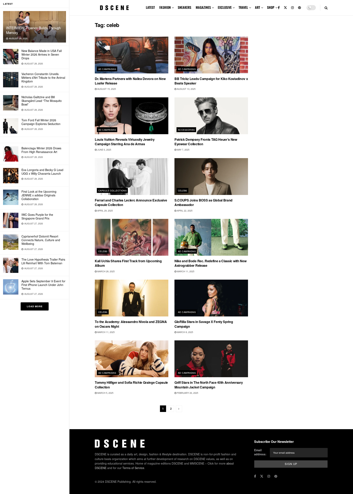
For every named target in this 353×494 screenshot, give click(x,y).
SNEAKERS (184, 7)
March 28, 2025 (106, 271)
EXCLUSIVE (225, 7)
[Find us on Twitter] (285, 7)
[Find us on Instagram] (292, 7)
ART (257, 7)
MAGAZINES (203, 7)
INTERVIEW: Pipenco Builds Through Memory (33, 30)
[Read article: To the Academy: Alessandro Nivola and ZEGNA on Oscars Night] (131, 298)
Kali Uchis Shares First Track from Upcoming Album (128, 263)
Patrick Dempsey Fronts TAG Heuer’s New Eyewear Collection (205, 141)
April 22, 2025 (184, 210)
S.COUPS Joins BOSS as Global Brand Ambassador (203, 202)
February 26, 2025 (187, 392)
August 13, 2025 (185, 88)
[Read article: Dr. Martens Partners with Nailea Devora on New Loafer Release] (131, 55)
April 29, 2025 (105, 210)
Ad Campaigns (107, 69)
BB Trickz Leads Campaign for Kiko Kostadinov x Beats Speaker (211, 81)
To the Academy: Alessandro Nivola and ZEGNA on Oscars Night (131, 324)
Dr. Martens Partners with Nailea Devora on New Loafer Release (130, 81)
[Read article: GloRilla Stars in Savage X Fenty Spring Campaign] (211, 298)
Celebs (182, 190)
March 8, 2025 (184, 332)
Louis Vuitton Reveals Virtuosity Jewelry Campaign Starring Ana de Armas (124, 141)
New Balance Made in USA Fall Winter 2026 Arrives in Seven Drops (41, 54)
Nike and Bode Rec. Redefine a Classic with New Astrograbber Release (210, 263)
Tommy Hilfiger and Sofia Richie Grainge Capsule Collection (131, 384)
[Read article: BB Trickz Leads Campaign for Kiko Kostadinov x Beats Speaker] (211, 55)
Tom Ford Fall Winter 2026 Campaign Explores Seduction (40, 122)
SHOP (270, 7)
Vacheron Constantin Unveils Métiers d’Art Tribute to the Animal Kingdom (43, 77)
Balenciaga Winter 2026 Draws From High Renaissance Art (41, 150)
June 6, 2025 (104, 149)
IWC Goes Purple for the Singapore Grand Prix (37, 216)
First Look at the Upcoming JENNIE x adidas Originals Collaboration (38, 195)
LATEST (150, 7)
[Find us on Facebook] (279, 7)
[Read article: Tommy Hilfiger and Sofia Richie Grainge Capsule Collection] (131, 358)
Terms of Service (133, 468)
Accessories (186, 129)
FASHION (165, 7)
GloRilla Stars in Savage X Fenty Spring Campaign (203, 324)
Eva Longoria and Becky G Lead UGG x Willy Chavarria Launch (42, 172)
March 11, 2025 (185, 271)
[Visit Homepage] (114, 8)
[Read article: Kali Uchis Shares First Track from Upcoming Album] (131, 237)
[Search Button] (326, 7)
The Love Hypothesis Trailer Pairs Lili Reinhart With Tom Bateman (43, 261)
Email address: (260, 452)
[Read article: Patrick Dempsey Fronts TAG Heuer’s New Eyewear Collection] (211, 115)
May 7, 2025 (182, 149)
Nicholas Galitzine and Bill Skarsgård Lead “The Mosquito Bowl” (41, 100)
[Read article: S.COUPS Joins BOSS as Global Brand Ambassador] (211, 176)
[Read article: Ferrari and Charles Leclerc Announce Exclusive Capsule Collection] (131, 176)
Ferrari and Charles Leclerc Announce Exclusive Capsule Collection (131, 202)
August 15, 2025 (106, 88)
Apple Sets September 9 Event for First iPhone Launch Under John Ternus (43, 284)
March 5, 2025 (105, 392)
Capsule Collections (112, 190)
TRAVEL (243, 7)
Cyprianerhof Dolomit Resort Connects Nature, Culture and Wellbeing (40, 240)
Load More (34, 306)
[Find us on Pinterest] (299, 7)
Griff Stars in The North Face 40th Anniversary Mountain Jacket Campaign (208, 384)
